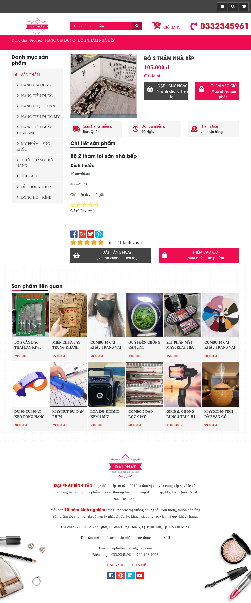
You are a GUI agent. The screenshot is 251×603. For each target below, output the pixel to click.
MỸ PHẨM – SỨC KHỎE (33, 146)
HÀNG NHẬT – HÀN (38, 106)
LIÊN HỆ (139, 565)
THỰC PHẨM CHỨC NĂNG (35, 162)
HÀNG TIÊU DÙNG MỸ (40, 117)
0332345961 (224, 25)
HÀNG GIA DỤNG (60, 40)
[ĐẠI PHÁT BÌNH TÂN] (37, 26)
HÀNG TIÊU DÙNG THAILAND (34, 130)
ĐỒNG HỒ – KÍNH (36, 197)
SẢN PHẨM (30, 75)
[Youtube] (140, 576)
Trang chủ (19, 40)
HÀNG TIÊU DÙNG (37, 96)
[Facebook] (111, 576)
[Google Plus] (120, 576)
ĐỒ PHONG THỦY (36, 187)
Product (36, 40)
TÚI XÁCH (30, 176)
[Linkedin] (130, 576)
